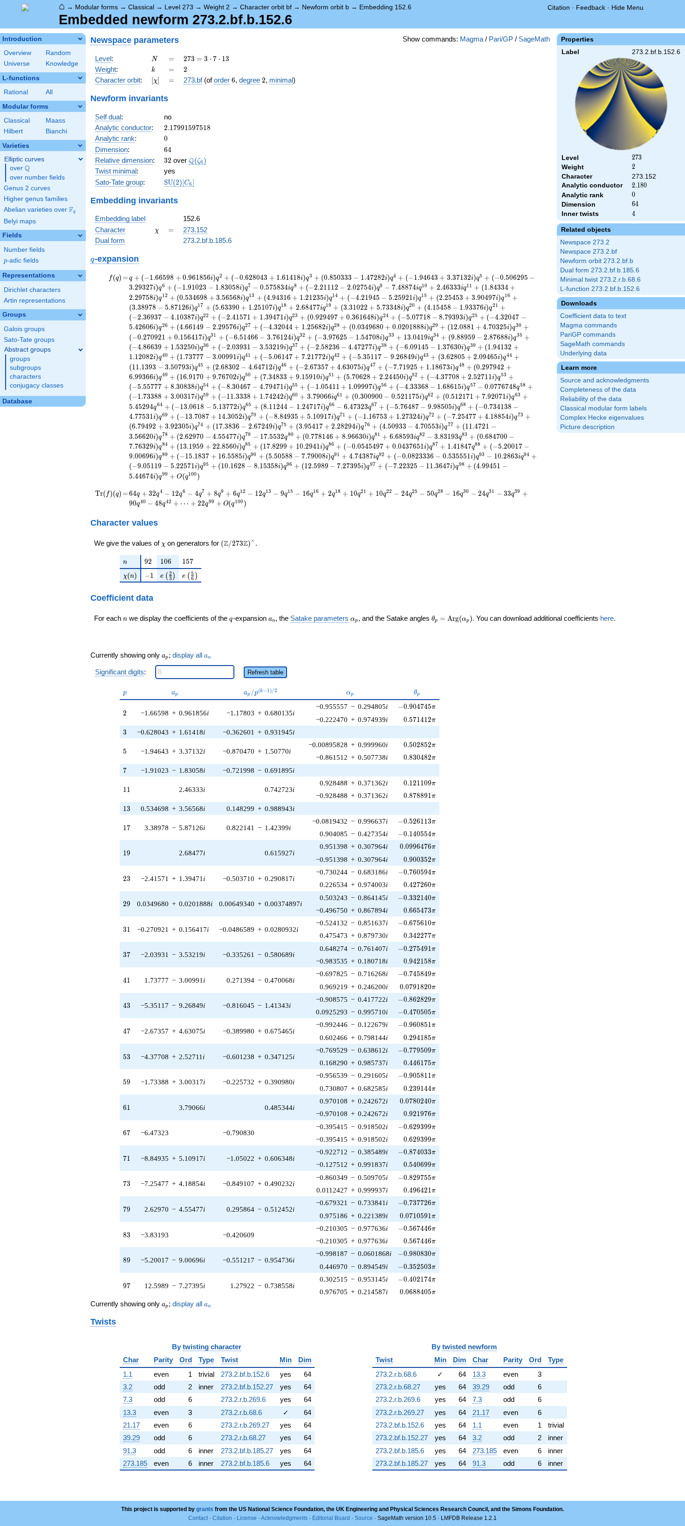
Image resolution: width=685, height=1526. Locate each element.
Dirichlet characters (32, 289)
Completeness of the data (598, 389)
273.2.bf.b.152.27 (247, 1387)
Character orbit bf (266, 7)
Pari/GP (501, 39)
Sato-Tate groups (29, 339)
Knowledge (62, 63)
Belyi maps (20, 221)
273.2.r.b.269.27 (245, 1425)
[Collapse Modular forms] (80, 106)
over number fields (37, 177)
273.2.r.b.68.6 (241, 1412)
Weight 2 (217, 7)
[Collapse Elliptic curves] (80, 159)
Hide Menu (627, 7)
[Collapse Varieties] (80, 145)
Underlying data (583, 353)
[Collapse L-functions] (80, 78)
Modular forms (96, 7)
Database (17, 401)
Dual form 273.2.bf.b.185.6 (599, 270)
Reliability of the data (591, 398)
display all (191, 655)
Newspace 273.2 (585, 242)
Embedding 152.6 (385, 7)
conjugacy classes (36, 385)
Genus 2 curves (27, 188)
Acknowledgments (284, 1518)
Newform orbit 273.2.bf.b (596, 260)
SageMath (534, 39)
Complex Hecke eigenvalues (602, 417)
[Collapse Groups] (80, 315)
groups (20, 358)
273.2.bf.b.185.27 (247, 1451)
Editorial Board (331, 1518)
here (607, 618)
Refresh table (265, 672)
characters (25, 376)
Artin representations (34, 300)
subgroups (25, 367)
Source (364, 1518)
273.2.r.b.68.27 (243, 1438)
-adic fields (21, 260)
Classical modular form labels (603, 408)
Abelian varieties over (39, 210)
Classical (141, 7)
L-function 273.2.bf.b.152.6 (600, 288)
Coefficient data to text (593, 315)
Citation (559, 7)
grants (204, 1509)
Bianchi (56, 131)
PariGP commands (588, 334)
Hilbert (13, 131)
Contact (198, 1518)
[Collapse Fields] (80, 235)
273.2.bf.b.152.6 (245, 1374)
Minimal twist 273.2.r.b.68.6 (600, 279)
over (20, 168)
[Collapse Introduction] (80, 38)
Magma (471, 39)
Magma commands (588, 325)
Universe (17, 63)
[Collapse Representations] (80, 275)
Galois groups (24, 329)
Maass (55, 120)
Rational (16, 92)
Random (58, 52)
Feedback (590, 7)
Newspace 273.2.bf (588, 251)
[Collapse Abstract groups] (80, 350)
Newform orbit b (325, 7)
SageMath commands (592, 343)
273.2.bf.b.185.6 (207, 240)
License (247, 1518)
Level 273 (178, 7)
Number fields (24, 249)
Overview (17, 52)
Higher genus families (36, 198)
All (49, 92)
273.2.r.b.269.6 (243, 1399)
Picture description (587, 426)
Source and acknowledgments (604, 380)
